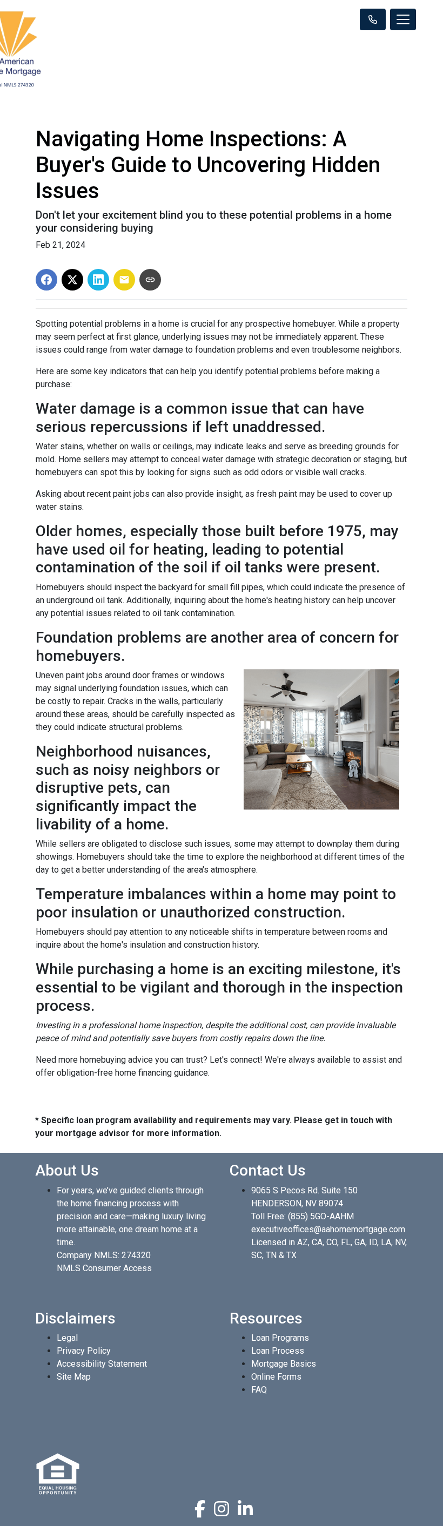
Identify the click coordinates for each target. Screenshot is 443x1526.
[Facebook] (199, 1508)
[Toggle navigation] (403, 19)
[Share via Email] (124, 280)
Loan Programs (280, 1338)
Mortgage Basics (283, 1364)
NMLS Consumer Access (104, 1268)
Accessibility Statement (102, 1364)
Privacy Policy (84, 1351)
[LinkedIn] (245, 1508)
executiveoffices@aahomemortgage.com (328, 1229)
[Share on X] (72, 280)
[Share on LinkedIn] (98, 280)
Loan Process (277, 1351)
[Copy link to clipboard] (150, 280)
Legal (67, 1338)
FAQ (259, 1390)
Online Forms (276, 1377)
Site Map (74, 1377)
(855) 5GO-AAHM (321, 1216)
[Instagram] (221, 1508)
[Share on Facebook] (46, 280)
